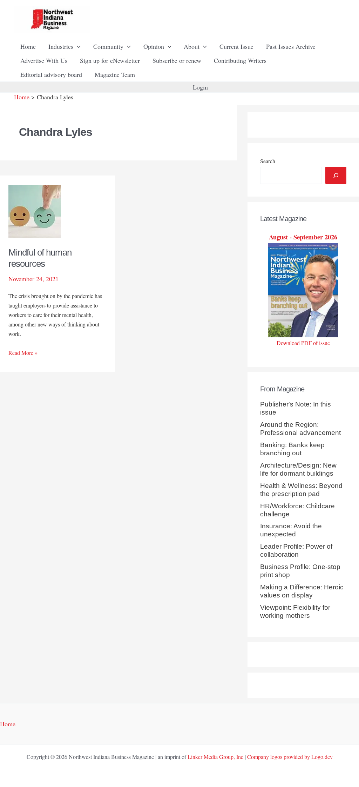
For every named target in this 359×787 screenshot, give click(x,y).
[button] (77, 46)
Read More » (23, 353)
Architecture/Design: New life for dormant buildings (298, 469)
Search (267, 161)
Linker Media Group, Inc (215, 756)
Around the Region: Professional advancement (300, 428)
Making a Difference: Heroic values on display (302, 591)
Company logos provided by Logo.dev (290, 756)
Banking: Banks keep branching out (292, 449)
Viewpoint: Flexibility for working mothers (295, 611)
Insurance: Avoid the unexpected (291, 530)
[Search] (335, 175)
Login (200, 87)
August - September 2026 (303, 237)
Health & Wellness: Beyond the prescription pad (301, 489)
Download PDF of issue (303, 342)
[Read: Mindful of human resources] (34, 210)
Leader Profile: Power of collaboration (296, 550)
